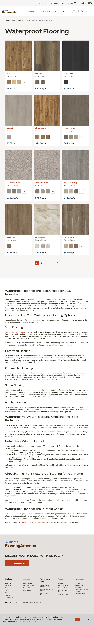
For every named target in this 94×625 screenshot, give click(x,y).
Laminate (8, 590)
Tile (6, 592)
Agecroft (10, 128)
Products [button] (30, 11)
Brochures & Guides (28, 590)
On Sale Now (9, 597)
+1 (24, 82)
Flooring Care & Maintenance (44, 594)
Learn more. (31, 621)
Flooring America (10, 20)
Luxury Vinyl (8, 583)
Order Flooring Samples (79, 586)
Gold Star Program (63, 594)
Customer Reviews (63, 588)
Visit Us (40, 3)
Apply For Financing (81, 593)
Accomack (39, 73)
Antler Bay (11, 237)
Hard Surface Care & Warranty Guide (46, 590)
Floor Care (8, 595)
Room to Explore (63, 585)
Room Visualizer (27, 583)
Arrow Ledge (40, 237)
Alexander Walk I (13, 183)
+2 (81, 246)
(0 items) (92, 11)
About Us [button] (58, 11)
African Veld (68, 73)
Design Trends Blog (28, 585)
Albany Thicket (69, 128)
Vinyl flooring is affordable (15, 332)
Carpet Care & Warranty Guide (45, 585)
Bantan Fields (69, 237)
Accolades (11, 73)
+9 (24, 191)
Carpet (7, 588)
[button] (82, 11)
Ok (77, 619)
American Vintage (71, 183)
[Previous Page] (31, 263)
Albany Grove (40, 128)
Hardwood (8, 585)
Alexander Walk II (42, 183)
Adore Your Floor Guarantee (63, 591)
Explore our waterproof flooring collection (36, 522)
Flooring (20, 20)
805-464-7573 (86, 3)
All (27, 20)
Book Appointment (18, 563)
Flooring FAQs (27, 588)
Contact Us (72, 11)
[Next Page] (62, 263)
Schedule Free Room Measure (81, 590)
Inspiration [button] (44, 11)
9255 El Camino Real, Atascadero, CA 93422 (29, 602)
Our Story (61, 583)
